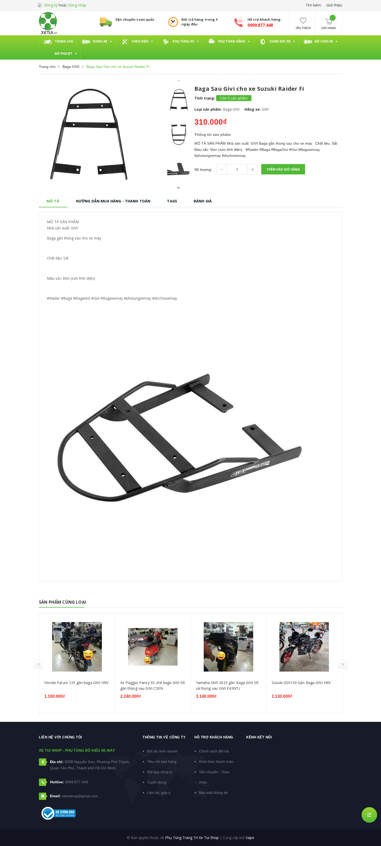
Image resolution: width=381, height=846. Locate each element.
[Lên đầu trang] (370, 834)
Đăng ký (51, 5)
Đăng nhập (77, 5)
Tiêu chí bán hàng (162, 761)
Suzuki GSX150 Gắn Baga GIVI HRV (301, 682)
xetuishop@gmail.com (80, 796)
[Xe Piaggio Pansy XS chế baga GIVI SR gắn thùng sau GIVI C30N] (152, 646)
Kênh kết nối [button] (259, 737)
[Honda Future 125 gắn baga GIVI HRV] (76, 646)
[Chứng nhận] (58, 813)
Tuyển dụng (156, 782)
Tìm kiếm (313, 5)
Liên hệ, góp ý (158, 793)
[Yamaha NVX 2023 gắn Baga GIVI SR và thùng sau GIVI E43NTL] (228, 646)
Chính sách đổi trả (214, 751)
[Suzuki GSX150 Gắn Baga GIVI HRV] (304, 646)
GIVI (265, 109)
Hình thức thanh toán (216, 761)
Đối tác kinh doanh (162, 751)
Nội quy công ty (159, 772)
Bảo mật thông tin (213, 793)
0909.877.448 (260, 25)
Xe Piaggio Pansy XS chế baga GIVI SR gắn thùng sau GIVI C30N (152, 685)
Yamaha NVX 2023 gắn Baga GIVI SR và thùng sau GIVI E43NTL (227, 685)
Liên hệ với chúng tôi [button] (60, 737)
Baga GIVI (231, 109)
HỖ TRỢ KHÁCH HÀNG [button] (213, 737)
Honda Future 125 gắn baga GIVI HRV (76, 682)
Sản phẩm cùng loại (62, 602)
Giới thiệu (334, 5)
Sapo (250, 837)
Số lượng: (203, 169)
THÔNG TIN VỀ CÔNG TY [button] (164, 737)
